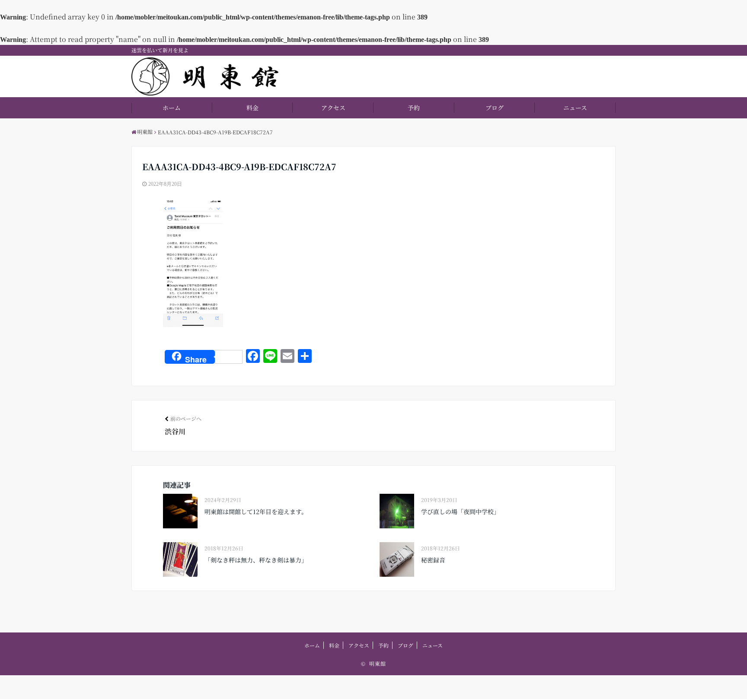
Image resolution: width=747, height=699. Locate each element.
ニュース (575, 107)
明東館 (377, 663)
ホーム (172, 107)
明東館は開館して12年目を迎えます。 (255, 511)
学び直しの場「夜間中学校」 (460, 511)
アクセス (333, 107)
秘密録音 (433, 560)
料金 (252, 107)
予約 (414, 107)
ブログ (494, 107)
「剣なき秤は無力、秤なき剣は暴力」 (255, 560)
